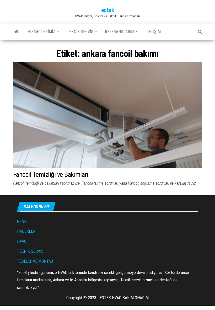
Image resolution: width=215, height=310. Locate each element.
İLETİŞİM (153, 31)
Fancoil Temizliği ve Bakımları (50, 174)
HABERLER (26, 231)
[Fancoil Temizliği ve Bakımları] (107, 114)
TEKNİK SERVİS (80, 31)
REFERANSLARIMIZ (121, 31)
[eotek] (16, 32)
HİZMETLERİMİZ (42, 31)
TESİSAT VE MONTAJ (35, 261)
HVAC (21, 241)
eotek (107, 10)
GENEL (22, 221)
